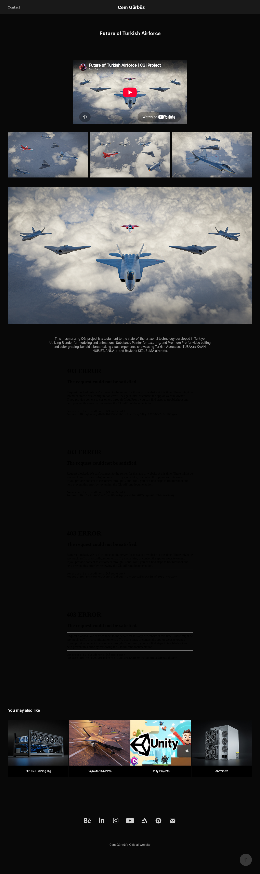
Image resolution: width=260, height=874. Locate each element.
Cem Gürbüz (131, 7)
